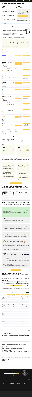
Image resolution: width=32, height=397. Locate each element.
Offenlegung (28, 8)
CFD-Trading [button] (14, 189)
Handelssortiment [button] (11, 189)
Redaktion (3, 383)
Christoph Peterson (7, 359)
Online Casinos (23, 0)
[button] (31, 1)
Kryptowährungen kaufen (5, 137)
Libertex (3, 241)
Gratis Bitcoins (18, 384)
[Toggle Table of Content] (29, 23)
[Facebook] (21, 379)
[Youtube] (27, 379)
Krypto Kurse (11, 386)
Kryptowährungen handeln (12, 383)
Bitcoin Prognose (4, 46)
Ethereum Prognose (25, 384)
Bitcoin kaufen (24, 26)
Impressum (3, 384)
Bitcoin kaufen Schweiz (18, 383)
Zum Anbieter (26, 55)
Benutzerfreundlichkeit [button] (7, 189)
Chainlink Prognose (25, 385)
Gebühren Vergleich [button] (3, 189)
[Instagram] (22, 379)
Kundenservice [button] (17, 189)
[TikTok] (29, 379)
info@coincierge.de (6, 395)
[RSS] (23, 379)
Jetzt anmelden (17, 373)
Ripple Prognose (25, 383)
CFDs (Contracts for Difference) (26, 137)
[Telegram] (25, 379)
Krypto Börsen (16, 0)
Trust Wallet (17, 385)
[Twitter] (26, 379)
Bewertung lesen (26, 70)
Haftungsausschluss (4, 385)
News (2, 386)
